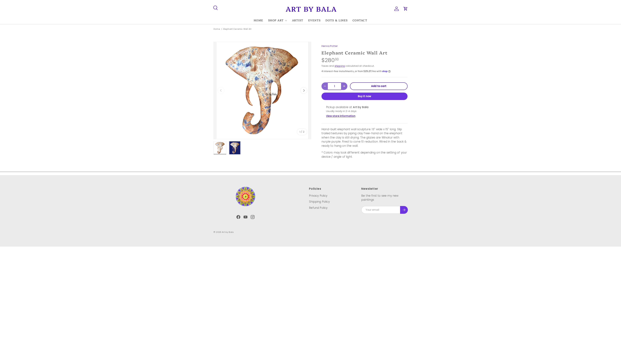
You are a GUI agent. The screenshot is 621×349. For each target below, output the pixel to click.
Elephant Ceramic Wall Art (237, 29)
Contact (360, 20)
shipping (340, 66)
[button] (405, 8)
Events (314, 20)
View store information (340, 116)
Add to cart (378, 86)
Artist (297, 20)
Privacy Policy (318, 196)
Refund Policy (318, 208)
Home (258, 20)
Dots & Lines (337, 20)
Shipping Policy (319, 202)
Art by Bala (228, 232)
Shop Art (276, 20)
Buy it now (364, 96)
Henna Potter (329, 46)
